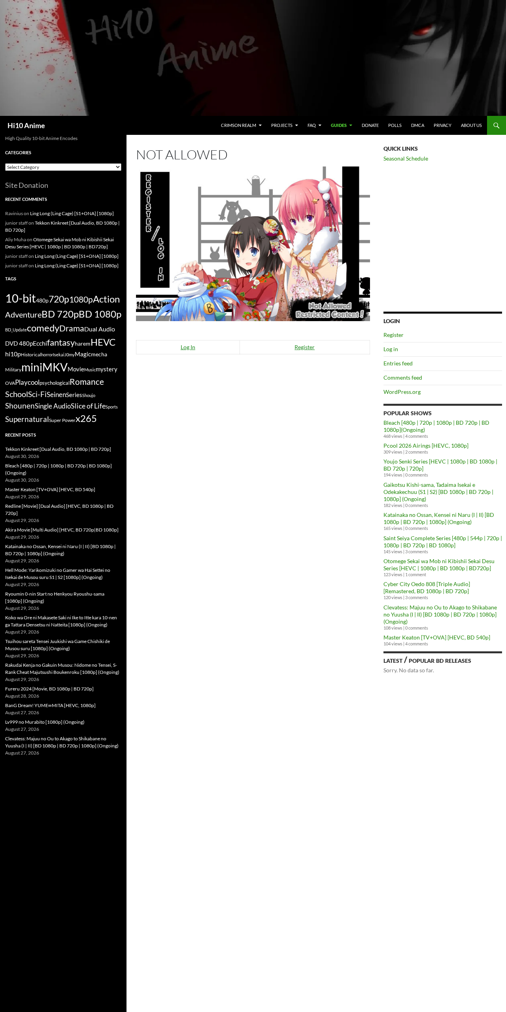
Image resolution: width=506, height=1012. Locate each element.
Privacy (442, 125)
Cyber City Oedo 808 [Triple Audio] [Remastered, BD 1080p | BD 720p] (426, 587)
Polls (395, 125)
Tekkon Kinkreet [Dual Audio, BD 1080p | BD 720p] (58, 449)
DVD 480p (19, 343)
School (16, 394)
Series (74, 394)
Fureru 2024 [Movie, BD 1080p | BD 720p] (49, 689)
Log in (390, 349)
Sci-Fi (37, 394)
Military (13, 369)
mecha (99, 354)
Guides (339, 125)
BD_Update (16, 329)
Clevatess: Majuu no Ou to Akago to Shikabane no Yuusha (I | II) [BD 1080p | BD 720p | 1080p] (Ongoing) (440, 614)
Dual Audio (99, 329)
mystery (106, 369)
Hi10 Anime (26, 125)
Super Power (62, 420)
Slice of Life (88, 405)
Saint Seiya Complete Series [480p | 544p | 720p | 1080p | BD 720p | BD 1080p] (442, 542)
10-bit (20, 298)
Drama (71, 328)
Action (106, 299)
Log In (188, 347)
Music (90, 369)
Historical (31, 354)
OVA (10, 383)
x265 (86, 418)
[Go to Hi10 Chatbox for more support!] (253, 242)
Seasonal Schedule (405, 158)
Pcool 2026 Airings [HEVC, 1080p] (425, 445)
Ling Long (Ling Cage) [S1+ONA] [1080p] (72, 213)
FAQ (312, 125)
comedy (43, 327)
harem (83, 343)
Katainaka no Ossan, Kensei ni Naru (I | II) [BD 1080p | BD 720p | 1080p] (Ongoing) (438, 518)
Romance (87, 381)
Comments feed (402, 377)
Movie (76, 369)
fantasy (61, 342)
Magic (83, 354)
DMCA (417, 125)
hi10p (13, 354)
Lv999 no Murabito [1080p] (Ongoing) (45, 722)
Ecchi (40, 343)
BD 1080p (100, 314)
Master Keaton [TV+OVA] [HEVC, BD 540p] (436, 637)
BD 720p (60, 314)
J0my (69, 354)
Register (305, 347)
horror (47, 354)
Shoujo (88, 395)
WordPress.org (402, 391)
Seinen (56, 395)
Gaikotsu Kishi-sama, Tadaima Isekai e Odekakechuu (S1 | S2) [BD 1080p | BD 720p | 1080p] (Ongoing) (438, 491)
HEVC (103, 342)
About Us (471, 125)
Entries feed (398, 363)
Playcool (27, 382)
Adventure (23, 314)
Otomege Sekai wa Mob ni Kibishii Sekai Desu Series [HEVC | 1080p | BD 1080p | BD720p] (439, 564)
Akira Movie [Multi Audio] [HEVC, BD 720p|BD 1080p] (62, 530)
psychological (55, 383)
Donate (370, 125)
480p (42, 300)
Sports (112, 406)
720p (59, 299)
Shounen (20, 405)
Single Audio (53, 406)
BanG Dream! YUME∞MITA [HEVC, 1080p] (50, 705)
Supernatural (27, 419)
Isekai (58, 354)
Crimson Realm (238, 125)
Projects (282, 125)
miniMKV (44, 367)
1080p (81, 299)
